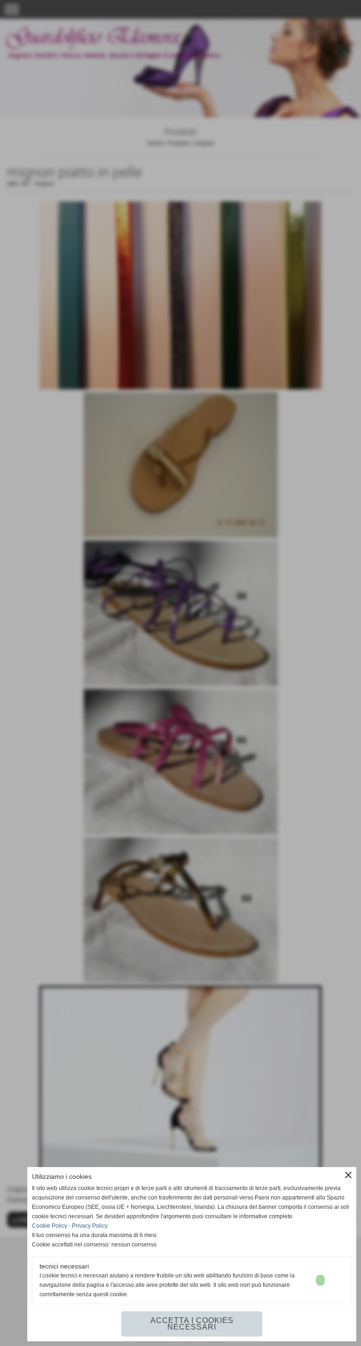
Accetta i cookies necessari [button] (192, 1323)
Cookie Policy (49, 1225)
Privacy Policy (90, 1225)
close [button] (348, 1175)
